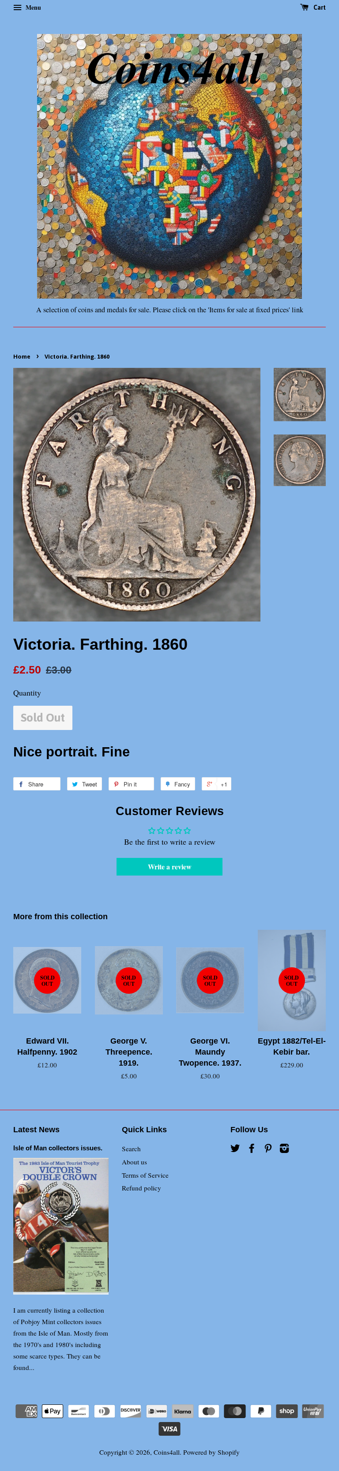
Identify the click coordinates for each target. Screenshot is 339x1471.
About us (134, 1161)
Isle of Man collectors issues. (57, 1148)
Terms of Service (145, 1175)
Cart (319, 7)
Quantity (27, 692)
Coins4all (167, 1452)
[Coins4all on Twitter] (235, 1149)
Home (21, 356)
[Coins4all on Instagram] (284, 1149)
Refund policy (141, 1187)
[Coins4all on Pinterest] (268, 1149)
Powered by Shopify (211, 1452)
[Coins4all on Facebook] (251, 1149)
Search (131, 1148)
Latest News (36, 1129)
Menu (32, 7)
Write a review (170, 866)
